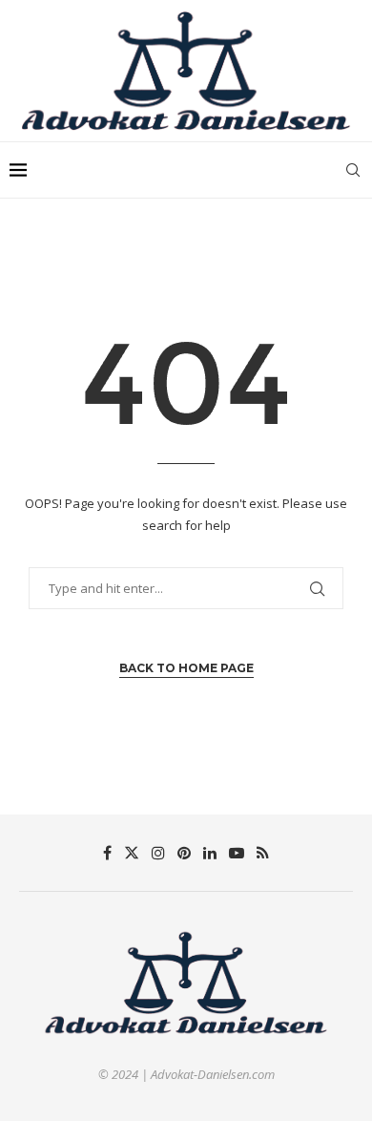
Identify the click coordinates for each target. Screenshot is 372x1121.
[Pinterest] (184, 852)
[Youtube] (236, 852)
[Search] (352, 170)
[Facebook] (107, 852)
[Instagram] (158, 852)
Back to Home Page (186, 668)
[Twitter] (131, 852)
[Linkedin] (210, 852)
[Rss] (263, 852)
